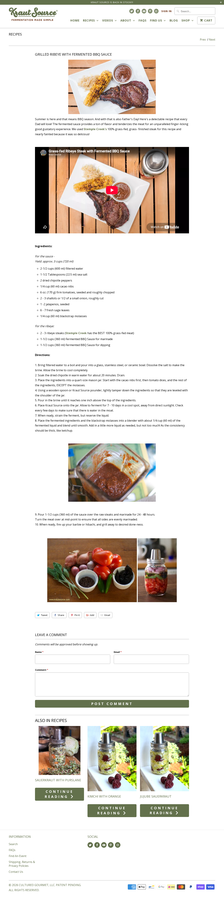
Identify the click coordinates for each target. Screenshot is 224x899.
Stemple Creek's (95, 129)
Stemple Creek (76, 333)
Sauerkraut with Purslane (58, 780)
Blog (174, 20)
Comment (41, 669)
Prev (203, 39)
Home (74, 20)
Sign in (166, 11)
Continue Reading (59, 794)
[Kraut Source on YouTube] (144, 11)
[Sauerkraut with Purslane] (59, 750)
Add (92, 615)
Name (39, 652)
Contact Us (16, 872)
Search (13, 844)
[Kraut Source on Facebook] (138, 11)
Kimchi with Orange (104, 796)
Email (107, 615)
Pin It (77, 615)
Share (61, 615)
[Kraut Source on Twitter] (131, 11)
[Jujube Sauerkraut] (164, 758)
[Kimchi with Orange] (112, 758)
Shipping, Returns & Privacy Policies (22, 864)
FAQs (142, 20)
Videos (108, 20)
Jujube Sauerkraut (156, 796)
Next (212, 39)
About (126, 20)
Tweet (44, 615)
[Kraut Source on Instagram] (156, 11)
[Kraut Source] (33, 16)
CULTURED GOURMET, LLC (37, 885)
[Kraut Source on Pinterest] (150, 11)
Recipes (89, 20)
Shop (186, 20)
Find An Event (17, 856)
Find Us (156, 20)
